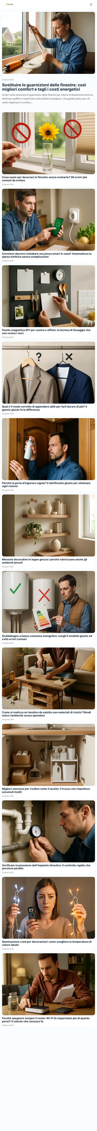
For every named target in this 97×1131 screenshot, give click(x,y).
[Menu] (91, 4)
